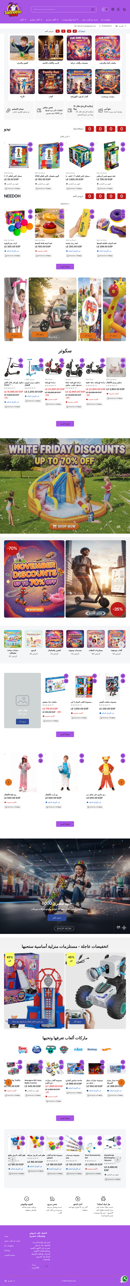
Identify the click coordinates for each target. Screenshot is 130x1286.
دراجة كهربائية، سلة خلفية (95, 382)
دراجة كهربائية (50, 382)
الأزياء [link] (22, 96)
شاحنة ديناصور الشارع (74, 1080)
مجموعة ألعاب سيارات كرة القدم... (53, 1081)
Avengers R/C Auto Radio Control (33, 1081)
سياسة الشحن (9, 1255)
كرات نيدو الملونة (10, 243)
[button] (112, 9)
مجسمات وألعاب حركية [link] (79, 63)
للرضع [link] (33, 650)
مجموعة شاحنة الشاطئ (52, 1156)
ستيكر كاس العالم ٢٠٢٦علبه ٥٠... (78, 176)
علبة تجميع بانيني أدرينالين (106, 176)
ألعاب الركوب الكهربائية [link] (79, 96)
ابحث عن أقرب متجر (12, 1241)
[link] (69, 136)
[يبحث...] (93, 9)
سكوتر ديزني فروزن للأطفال (32, 383)
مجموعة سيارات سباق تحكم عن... (94, 1081)
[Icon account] (118, 9)
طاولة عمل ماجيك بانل (50, 702)
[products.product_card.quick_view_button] (30, 144)
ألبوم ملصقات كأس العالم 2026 (47, 176)
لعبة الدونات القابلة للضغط (106, 243)
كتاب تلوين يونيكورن (106, 702)
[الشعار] (13, 9)
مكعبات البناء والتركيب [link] (107, 63)
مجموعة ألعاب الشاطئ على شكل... (112, 1156)
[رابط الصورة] (22, 50)
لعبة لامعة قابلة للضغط (43, 243)
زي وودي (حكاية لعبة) (53, 794)
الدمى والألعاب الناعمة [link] (51, 63)
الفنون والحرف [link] (22, 63)
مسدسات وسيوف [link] (75, 650)
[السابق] (8, 644)
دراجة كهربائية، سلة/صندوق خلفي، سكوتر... (74, 383)
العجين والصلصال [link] (54, 650)
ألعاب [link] (51, 96)
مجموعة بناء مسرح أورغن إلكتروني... (80, 703)
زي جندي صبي (9, 794)
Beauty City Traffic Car (12, 1081)
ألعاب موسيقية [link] (116, 650)
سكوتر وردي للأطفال (114, 382)
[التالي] (121, 644)
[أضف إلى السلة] (30, 149)
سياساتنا (7, 1250)
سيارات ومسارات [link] (107, 96)
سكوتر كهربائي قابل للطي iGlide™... (14, 383)
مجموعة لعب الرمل (73, 1155)
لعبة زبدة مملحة (72, 243)
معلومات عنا (8, 1246)
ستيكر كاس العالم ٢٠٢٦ (13, 176)
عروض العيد (60, 31)
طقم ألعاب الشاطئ (34, 1155)
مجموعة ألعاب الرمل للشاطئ (16, 1156)
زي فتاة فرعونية (92, 794)
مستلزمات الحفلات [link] (96, 650)
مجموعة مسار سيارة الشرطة (114, 1081)
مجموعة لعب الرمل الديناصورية (92, 1156)
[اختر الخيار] (40, 760)
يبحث (6, 1236)
